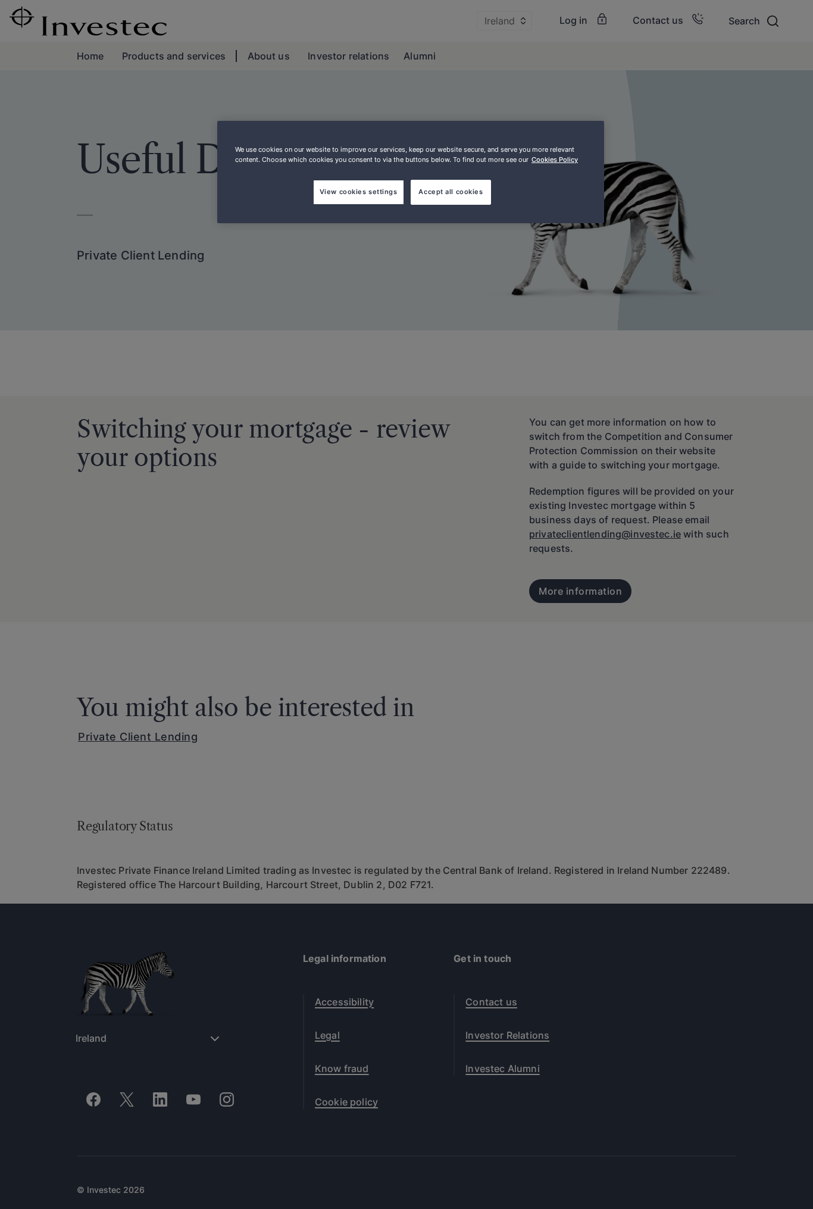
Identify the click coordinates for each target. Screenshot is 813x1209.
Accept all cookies (450, 192)
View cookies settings (359, 192)
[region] (410, 172)
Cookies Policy (554, 159)
